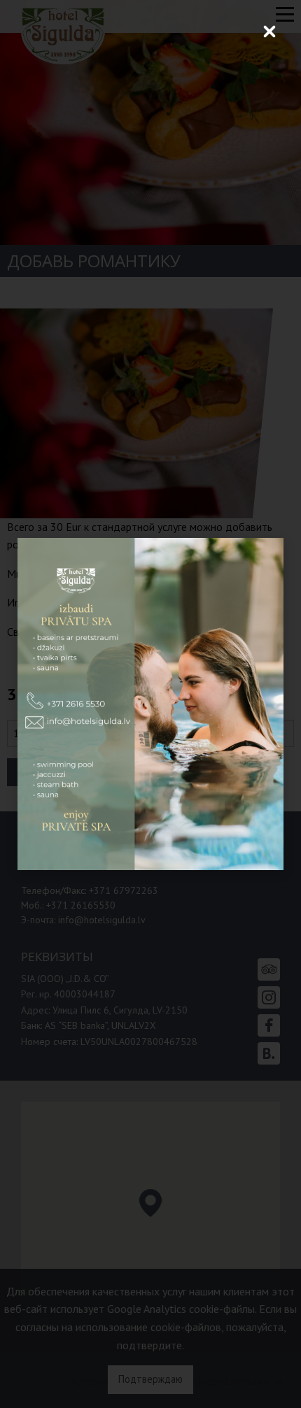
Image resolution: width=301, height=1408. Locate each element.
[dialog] (151, 704)
